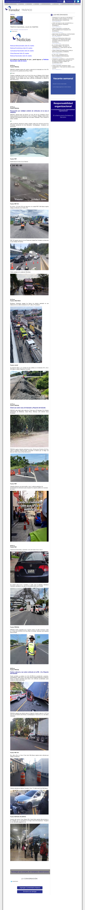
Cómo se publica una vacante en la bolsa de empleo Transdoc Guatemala (62, 24)
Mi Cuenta (60, 1)
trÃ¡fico (12, 14)
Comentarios (13, 31)
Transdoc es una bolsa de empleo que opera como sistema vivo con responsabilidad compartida (62, 19)
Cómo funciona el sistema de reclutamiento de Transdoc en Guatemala (61, 30)
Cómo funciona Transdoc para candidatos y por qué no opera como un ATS (63, 67)
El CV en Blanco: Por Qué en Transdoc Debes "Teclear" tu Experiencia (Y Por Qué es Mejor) (62, 46)
